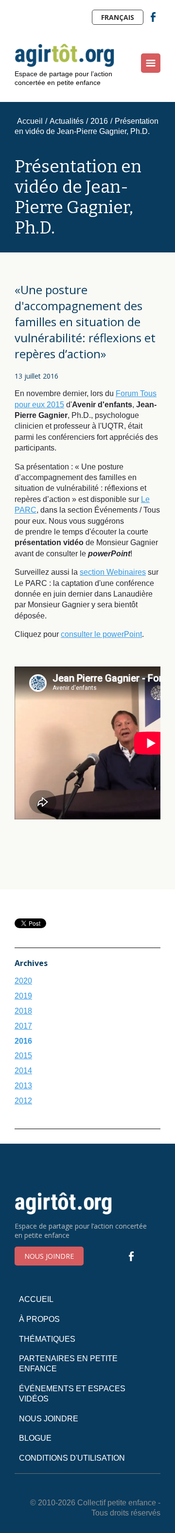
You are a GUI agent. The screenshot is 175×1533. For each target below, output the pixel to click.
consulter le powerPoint (101, 634)
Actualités (67, 121)
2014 (23, 1070)
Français (117, 17)
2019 (23, 996)
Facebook (153, 17)
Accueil (30, 121)
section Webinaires (113, 572)
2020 (23, 981)
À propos (39, 1319)
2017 (23, 1026)
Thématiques (47, 1339)
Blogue (35, 1438)
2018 (23, 1011)
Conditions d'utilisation (72, 1458)
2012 (23, 1101)
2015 (23, 1055)
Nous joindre (49, 1256)
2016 (99, 121)
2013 (23, 1086)
